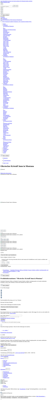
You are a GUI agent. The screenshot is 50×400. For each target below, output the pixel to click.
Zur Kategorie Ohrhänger (8, 56)
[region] (25, 212)
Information (3, 369)
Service (2, 358)
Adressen (15, 19)
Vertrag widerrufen (4, 356)
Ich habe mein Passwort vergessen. (8, 318)
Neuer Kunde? (13, 313)
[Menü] (2, 4)
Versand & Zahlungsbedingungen (10, 362)
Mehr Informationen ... (41, 396)
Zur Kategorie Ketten (7, 121)
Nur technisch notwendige (6, 397)
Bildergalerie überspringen (6, 173)
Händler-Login (6, 377)
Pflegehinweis (6, 371)
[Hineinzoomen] (7, 240)
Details (2, 346)
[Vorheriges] (2, 231)
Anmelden (3, 17)
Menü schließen (6, 15)
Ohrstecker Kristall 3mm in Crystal (8, 338)
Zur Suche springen (16, 1)
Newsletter (5, 374)
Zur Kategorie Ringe (7, 139)
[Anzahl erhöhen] (8, 263)
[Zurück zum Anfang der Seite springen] (2, 395)
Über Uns (5, 360)
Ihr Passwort (3, 316)
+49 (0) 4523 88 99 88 (19, 352)
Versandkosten (23, 389)
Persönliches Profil (9, 19)
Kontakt (4, 361)
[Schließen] (1, 238)
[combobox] (7, 6)
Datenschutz (5, 375)
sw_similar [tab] (5, 330)
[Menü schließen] (3, 109)
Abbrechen (3, 320)
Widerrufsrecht (6, 364)
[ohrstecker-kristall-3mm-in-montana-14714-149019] (9, 202)
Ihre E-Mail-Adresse (5, 315)
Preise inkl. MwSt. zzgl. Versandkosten (8, 254)
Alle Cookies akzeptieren (23, 397)
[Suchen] (14, 6)
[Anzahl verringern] (3, 263)
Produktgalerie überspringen (6, 332)
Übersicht (3, 19)
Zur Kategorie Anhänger (8, 84)
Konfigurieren (14, 397)
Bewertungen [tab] (6, 272)
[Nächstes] (4, 231)
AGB (4, 366)
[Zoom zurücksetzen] (4, 240)
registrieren (5, 18)
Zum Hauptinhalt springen (6, 1)
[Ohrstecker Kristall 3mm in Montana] (9, 174)
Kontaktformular (10, 355)
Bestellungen (19, 19)
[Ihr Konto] (2, 12)
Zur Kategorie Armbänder (8, 108)
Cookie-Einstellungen (7, 373)
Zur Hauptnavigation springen (26, 1)
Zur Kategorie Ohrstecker (8, 26)
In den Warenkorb (4, 265)
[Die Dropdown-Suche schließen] (17, 6)
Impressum (5, 376)
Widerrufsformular (7, 365)
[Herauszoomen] (2, 240)
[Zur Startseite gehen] (5, 2)
